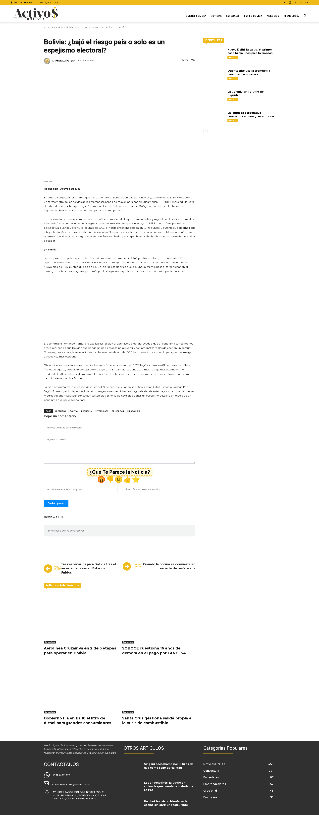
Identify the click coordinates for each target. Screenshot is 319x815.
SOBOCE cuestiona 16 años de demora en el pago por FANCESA (154, 650)
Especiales (233, 15)
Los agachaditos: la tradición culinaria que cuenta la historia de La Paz (168, 786)
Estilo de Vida (253, 15)
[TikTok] (295, 2)
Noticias (216, 15)
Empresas (232, 57)
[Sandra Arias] (48, 61)
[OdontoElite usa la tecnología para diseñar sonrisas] (214, 75)
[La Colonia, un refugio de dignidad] (214, 96)
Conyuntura (57, 27)
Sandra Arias (61, 61)
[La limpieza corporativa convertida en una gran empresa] (214, 117)
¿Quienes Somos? (195, 15)
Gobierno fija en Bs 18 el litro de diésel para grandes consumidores (77, 720)
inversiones (102, 411)
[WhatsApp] (301, 2)
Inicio (46, 27)
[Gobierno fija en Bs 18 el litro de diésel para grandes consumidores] (80, 687)
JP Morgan (118, 411)
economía (86, 411)
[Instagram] (290, 2)
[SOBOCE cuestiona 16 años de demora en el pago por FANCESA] (158, 617)
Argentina (60, 411)
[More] (175, 70)
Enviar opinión (56, 503)
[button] (305, 16)
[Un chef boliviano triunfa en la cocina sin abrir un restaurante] (133, 805)
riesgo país (133, 411)
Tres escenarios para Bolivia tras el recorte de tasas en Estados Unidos (88, 568)
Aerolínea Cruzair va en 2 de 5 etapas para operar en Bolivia (80, 650)
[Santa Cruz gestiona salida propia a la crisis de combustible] (158, 687)
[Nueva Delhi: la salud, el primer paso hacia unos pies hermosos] (214, 54)
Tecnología (291, 15)
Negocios (273, 15)
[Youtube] (306, 2)
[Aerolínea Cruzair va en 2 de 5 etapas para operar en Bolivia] (80, 617)
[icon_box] (57, 775)
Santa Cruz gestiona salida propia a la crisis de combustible (156, 720)
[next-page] (51, 731)
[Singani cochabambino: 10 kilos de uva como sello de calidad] (133, 768)
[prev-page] (46, 731)
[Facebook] (284, 2)
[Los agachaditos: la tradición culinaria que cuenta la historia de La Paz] (133, 786)
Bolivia (74, 411)
